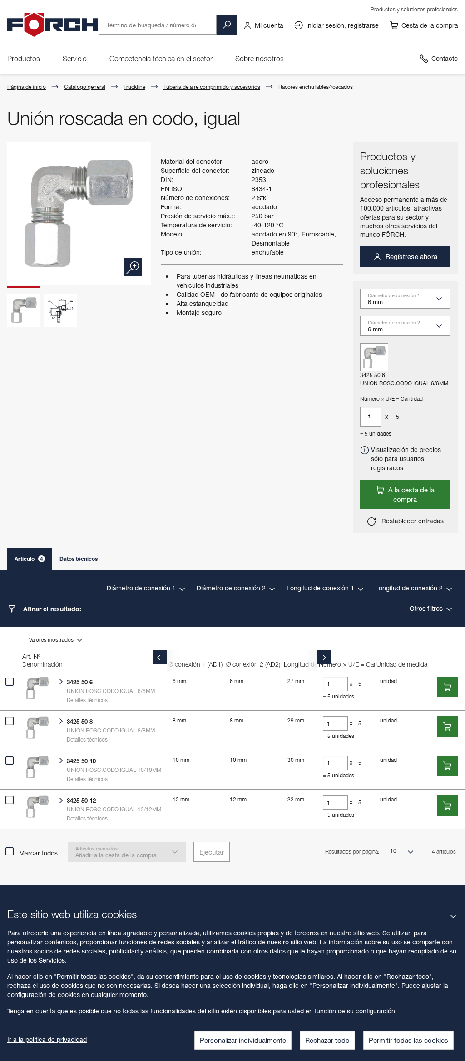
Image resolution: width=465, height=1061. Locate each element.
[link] (263, 25)
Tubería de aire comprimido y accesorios (211, 87)
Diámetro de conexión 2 (232, 588)
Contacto (444, 58)
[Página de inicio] (52, 25)
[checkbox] (9, 682)
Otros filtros (427, 608)
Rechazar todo (327, 1040)
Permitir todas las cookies (408, 1040)
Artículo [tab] (29, 558)
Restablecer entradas (412, 521)
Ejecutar (211, 852)
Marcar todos (38, 853)
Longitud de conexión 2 (410, 588)
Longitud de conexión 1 (321, 588)
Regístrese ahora (410, 256)
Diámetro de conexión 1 (142, 588)
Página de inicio (26, 87)
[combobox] (409, 301)
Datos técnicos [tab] (78, 558)
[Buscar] (226, 25)
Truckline (134, 87)
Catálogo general (84, 87)
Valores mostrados (52, 639)
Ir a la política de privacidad (47, 1039)
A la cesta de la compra (410, 494)
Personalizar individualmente (243, 1040)
